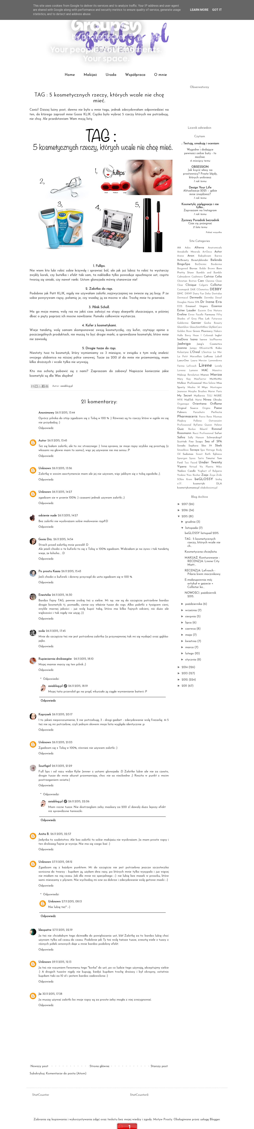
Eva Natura (215, 310)
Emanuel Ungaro (197, 306)
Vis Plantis (206, 467)
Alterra (199, 247)
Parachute (199, 412)
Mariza (216, 375)
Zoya (212, 475)
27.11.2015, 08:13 (72, 901)
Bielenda (216, 260)
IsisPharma (216, 339)
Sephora (193, 445)
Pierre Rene (205, 417)
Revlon (192, 429)
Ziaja (204, 475)
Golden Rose (184, 331)
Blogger (215, 1119)
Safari (218, 433)
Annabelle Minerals (188, 252)
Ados (188, 248)
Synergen (182, 458)
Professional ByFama (189, 425)
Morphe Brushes (197, 391)
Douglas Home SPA (188, 302)
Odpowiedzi (51, 678)
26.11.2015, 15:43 (71, 571)
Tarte (201, 458)
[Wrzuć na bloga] (36, 386)
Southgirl (44, 766)
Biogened (182, 268)
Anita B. (43, 834)
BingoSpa (183, 264)
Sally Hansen (196, 437)
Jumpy (193, 348)
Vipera (181, 466)
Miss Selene (209, 383)
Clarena (209, 281)
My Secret (184, 395)
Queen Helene (213, 425)
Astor (218, 251)
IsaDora (182, 339)
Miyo (205, 387)
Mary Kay (184, 379)
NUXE (218, 395)
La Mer (217, 352)
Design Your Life (200, 187)
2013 (185, 673)
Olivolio (217, 399)
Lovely (218, 366)
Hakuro (218, 331)
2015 (185, 516)
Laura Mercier (199, 360)
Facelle (199, 314)
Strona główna (99, 1066)
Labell (218, 356)
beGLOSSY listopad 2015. (202, 533)
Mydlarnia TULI (203, 396)
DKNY (188, 293)
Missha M (193, 387)
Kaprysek (44, 714)
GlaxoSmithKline (199, 327)
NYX (180, 400)
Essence (216, 306)
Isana (193, 339)
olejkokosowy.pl (208, 488)
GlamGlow (183, 327)
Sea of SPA (213, 441)
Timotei (210, 458)
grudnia (190, 521)
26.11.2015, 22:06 (78, 801)
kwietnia (191, 641)
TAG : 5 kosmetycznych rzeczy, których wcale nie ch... (202, 543)
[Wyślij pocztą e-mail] (33, 386)
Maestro (217, 370)
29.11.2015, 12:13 (61, 962)
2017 (185, 504)
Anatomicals (215, 248)
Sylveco (217, 454)
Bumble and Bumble (209, 272)
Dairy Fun (198, 293)
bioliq (219, 479)
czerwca (191, 628)
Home (70, 75)
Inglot (218, 335)
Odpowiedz (46, 428)
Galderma (182, 323)
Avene (180, 256)
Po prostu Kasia (49, 571)
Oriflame (216, 403)
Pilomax (217, 417)
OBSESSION (200, 166)
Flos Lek (204, 318)
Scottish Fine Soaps (190, 441)
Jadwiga (184, 344)
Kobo (219, 348)
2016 (185, 510)
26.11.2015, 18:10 (84, 658)
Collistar (216, 285)
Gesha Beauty (213, 323)
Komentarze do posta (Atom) (66, 1073)
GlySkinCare (215, 327)
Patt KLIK (57, 293)
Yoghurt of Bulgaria (210, 471)
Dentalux (217, 293)
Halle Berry (184, 335)
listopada (192, 528)
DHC (180, 293)
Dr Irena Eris (211, 302)
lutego (190, 653)
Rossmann (184, 433)
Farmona (210, 314)
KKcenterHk (206, 348)
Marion (204, 375)
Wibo (219, 467)
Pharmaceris (187, 416)
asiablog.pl (55, 686)
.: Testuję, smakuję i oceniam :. (200, 145)
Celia (218, 276)
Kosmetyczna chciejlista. (201, 551)
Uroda (111, 75)
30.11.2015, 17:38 (52, 994)
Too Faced (190, 462)
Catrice (209, 276)
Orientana (199, 403)
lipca (188, 622)
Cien (201, 280)
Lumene (193, 370)
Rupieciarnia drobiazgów (55, 658)
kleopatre (44, 930)
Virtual (193, 467)
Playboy (181, 421)
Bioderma (216, 264)
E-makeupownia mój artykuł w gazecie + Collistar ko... (199, 583)
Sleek (218, 445)
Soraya (194, 449)
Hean (196, 335)
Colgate (203, 285)
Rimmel (217, 429)
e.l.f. (179, 484)
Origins (206, 408)
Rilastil (203, 429)
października (194, 604)
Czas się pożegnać (200, 223)
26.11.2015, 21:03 (62, 742)
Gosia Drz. (45, 539)
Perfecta (216, 412)
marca (189, 647)
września (191, 610)
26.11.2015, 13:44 (65, 412)
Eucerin (202, 310)
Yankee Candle (186, 471)
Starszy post (159, 1066)
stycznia (191, 659)
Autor (42, 440)
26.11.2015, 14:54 (63, 539)
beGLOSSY (203, 479)
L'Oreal (195, 352)
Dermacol (182, 298)
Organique (183, 404)
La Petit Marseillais (189, 356)
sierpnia (191, 616)
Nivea (207, 399)
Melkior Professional (189, 383)
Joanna (182, 348)
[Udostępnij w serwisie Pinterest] (47, 386)
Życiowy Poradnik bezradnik (200, 220)
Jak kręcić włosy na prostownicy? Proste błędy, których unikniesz (200, 174)
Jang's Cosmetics (209, 344)
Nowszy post (39, 1066)
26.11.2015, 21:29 (62, 766)
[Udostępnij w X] (40, 386)
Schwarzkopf (214, 437)
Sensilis (181, 445)
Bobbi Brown (207, 268)
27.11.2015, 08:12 (62, 862)
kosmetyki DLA (207, 483)
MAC (205, 370)
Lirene (205, 365)
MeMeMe (216, 379)
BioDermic (200, 264)
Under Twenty (210, 462)
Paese (218, 408)
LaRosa (208, 356)
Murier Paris (215, 391)
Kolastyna (183, 352)
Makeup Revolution (188, 375)
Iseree (203, 339)
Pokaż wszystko (214, 232)
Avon (190, 255)
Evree (191, 314)
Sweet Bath (203, 454)
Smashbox (183, 450)
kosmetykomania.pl (188, 487)
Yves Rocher (193, 475)
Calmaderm (183, 277)
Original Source (187, 408)
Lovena (181, 370)
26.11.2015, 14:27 (62, 491)
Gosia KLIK (82, 114)
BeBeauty (183, 260)
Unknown (44, 468)
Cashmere (197, 277)
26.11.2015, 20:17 (62, 714)
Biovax (193, 268)
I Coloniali (207, 335)
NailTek (188, 399)
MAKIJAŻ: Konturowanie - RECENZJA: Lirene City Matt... (202, 561)
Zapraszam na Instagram (200, 210)
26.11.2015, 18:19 (78, 686)
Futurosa (217, 319)
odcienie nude (47, 515)
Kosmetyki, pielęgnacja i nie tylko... (200, 206)
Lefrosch (191, 366)
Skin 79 (206, 445)
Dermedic (196, 297)
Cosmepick (183, 289)
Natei (198, 400)
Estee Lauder (186, 310)
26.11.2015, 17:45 (56, 631)
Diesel (218, 298)
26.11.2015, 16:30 (62, 595)
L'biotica (206, 352)
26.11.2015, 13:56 (62, 468)
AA (179, 247)
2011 (185, 685)
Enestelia (44, 595)
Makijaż (90, 75)
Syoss (192, 458)
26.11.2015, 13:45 (57, 440)
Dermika (208, 298)
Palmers (182, 412)
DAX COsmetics (199, 289)
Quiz (180, 429)
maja (189, 634)
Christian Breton (187, 281)
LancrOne (183, 360)
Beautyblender (199, 260)
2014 (185, 667)
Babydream (204, 256)
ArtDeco (207, 252)
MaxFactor (200, 379)
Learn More (199, 10)
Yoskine (181, 475)
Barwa (218, 256)
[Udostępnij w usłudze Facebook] (43, 386)
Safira (181, 437)
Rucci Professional (203, 433)
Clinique (191, 285)
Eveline (182, 314)
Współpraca (135, 75)
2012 (185, 679)
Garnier (196, 322)
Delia (208, 293)
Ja (39, 994)
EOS (179, 306)
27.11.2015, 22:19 (62, 930)
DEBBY (216, 289)
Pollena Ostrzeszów (207, 421)
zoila (41, 631)
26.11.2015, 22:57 (60, 834)
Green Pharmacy (203, 331)
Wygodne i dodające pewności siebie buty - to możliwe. (200, 153)
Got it (217, 10)
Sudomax (188, 454)
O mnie (160, 75)
